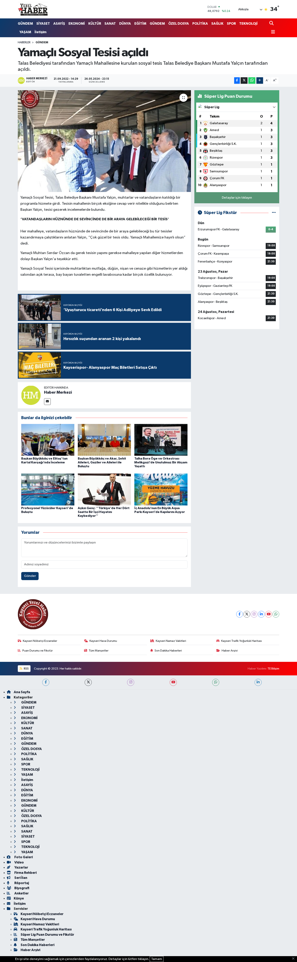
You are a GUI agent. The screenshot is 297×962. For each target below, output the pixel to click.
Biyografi (21, 888)
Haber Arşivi (230, 650)
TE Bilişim (273, 668)
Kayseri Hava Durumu (103, 640)
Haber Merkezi (58, 392)
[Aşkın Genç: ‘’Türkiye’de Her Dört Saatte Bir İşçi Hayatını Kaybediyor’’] (104, 489)
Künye (19, 898)
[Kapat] (294, 958)
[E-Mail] (47, 401)
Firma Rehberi (25, 872)
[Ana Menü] (272, 32)
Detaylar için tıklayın (237, 197)
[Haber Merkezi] (31, 395)
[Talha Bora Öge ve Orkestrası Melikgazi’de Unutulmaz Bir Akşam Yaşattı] (160, 440)
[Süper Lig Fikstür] (274, 212)
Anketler (21, 893)
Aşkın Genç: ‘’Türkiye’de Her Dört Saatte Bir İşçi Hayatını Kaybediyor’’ (104, 511)
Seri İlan (20, 877)
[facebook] (45, 682)
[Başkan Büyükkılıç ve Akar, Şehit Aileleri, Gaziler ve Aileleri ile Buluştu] (104, 440)
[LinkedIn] (261, 614)
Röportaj (21, 883)
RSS (26, 668)
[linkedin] (258, 682)
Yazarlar (21, 867)
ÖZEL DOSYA (178, 23)
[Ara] (271, 23)
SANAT (110, 23)
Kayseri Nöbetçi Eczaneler (40, 640)
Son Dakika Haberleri (168, 650)
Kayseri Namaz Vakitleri (171, 640)
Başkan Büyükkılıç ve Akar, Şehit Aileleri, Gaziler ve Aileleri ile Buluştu (102, 462)
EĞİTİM (140, 23)
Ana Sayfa (22, 692)
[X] (246, 614)
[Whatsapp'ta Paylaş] (251, 80)
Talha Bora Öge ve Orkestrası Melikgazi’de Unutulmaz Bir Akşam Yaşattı (160, 462)
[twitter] (88, 682)
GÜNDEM (25, 23)
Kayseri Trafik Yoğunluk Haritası (241, 640)
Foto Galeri (23, 857)
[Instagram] (254, 614)
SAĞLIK (217, 23)
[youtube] (173, 682)
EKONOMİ (76, 23)
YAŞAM (25, 32)
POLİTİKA (200, 23)
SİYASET (43, 23)
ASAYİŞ (59, 23)
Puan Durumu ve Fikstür (37, 650)
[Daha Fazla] (259, 80)
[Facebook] (239, 614)
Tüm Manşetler (98, 650)
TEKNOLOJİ (248, 23)
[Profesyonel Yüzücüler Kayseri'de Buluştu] (47, 489)
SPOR (231, 23)
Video (19, 862)
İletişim (40, 32)
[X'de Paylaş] (244, 80)
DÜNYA (125, 23)
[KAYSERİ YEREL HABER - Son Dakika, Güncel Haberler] (33, 9)
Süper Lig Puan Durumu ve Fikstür (47, 934)
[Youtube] (268, 614)
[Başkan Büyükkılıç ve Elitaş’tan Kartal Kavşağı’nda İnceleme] (47, 440)
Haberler (24, 42)
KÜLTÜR (94, 23)
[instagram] (130, 682)
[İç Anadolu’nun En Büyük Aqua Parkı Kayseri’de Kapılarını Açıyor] (160, 489)
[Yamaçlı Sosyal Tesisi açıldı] (104, 141)
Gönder (30, 576)
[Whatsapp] (276, 614)
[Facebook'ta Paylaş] (237, 80)
